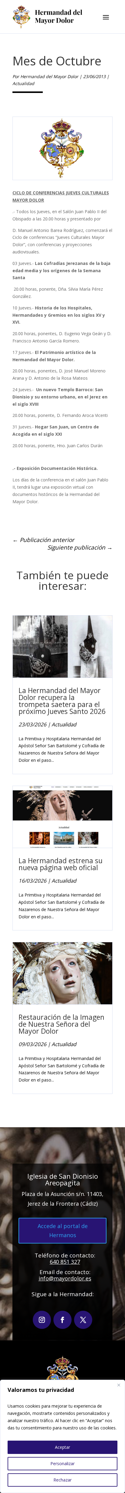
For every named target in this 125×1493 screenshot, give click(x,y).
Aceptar (62, 1447)
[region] (62, 1436)
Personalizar (62, 1463)
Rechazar (62, 1480)
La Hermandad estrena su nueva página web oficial (61, 864)
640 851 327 (65, 1261)
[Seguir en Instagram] (42, 1320)
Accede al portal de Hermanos (63, 1230)
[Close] (118, 1385)
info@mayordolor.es (65, 1278)
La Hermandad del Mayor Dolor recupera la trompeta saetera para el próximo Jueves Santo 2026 (62, 700)
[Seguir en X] (83, 1320)
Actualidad (23, 83)
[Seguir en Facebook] (62, 1320)
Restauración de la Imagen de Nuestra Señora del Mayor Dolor (61, 1024)
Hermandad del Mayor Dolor (49, 76)
